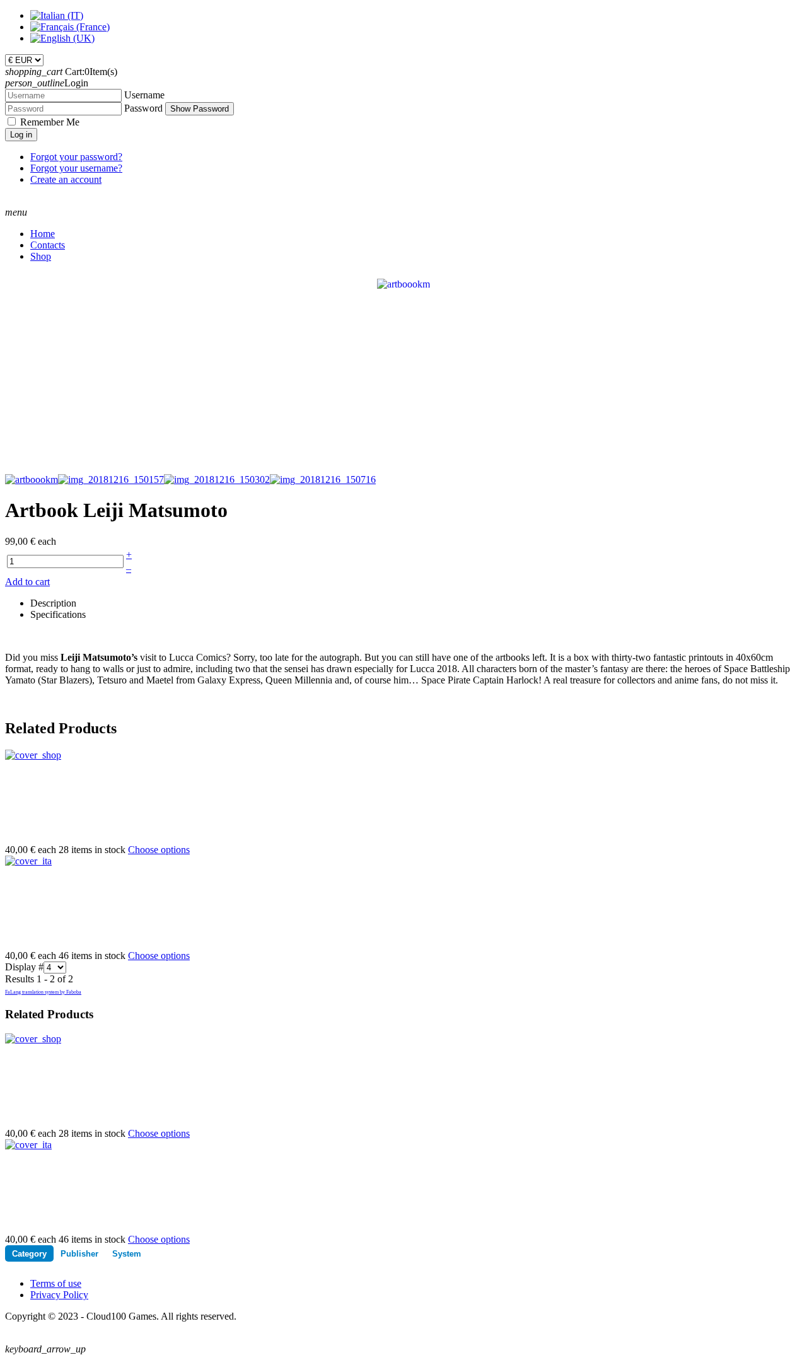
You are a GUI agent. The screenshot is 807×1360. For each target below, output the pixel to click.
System (126, 1253)
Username (144, 95)
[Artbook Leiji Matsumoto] (403, 283)
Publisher (79, 1253)
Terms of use (55, 1283)
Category (29, 1253)
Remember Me (49, 122)
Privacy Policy (59, 1294)
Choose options (159, 849)
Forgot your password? (76, 156)
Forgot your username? (76, 168)
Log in (21, 134)
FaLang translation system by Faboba (43, 992)
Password (143, 108)
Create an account (66, 179)
